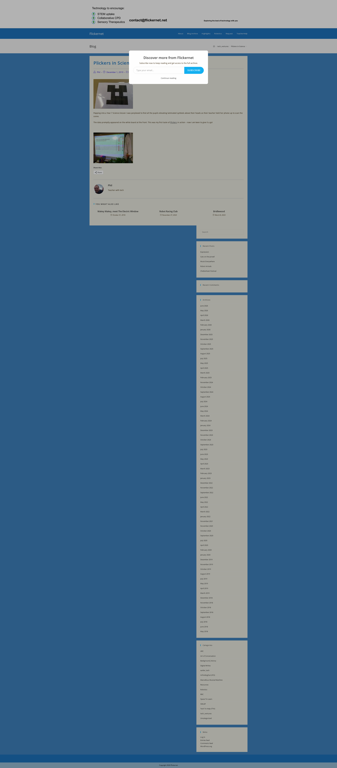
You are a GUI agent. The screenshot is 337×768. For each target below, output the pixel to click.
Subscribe (194, 70)
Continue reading (168, 78)
